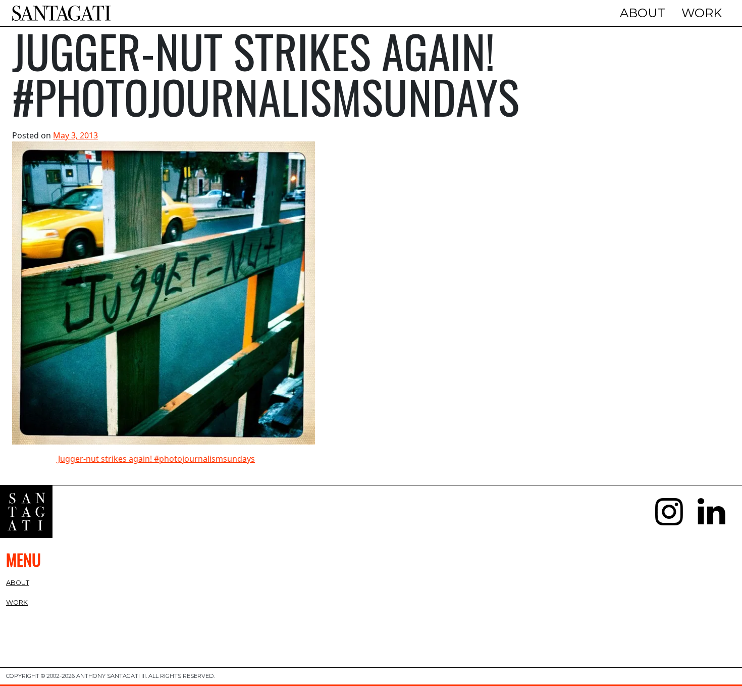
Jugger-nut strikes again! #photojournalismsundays (155, 458)
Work (701, 13)
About (642, 13)
